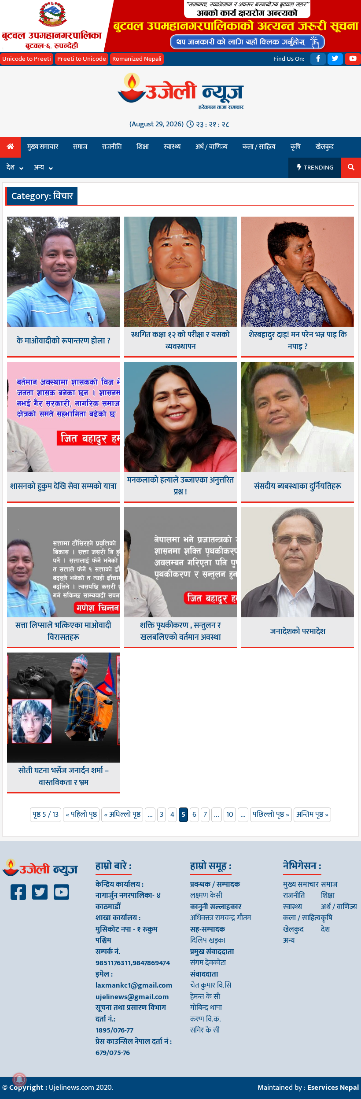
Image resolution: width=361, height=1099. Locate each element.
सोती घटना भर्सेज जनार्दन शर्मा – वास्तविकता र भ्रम (63, 777)
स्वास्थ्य (172, 146)
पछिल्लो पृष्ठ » (271, 814)
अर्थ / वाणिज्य (211, 146)
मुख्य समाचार (42, 146)
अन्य (39, 167)
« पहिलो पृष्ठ (81, 814)
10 (229, 814)
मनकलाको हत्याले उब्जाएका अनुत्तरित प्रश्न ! (180, 486)
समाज (80, 146)
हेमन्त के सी (205, 997)
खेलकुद (325, 146)
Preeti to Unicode (81, 58)
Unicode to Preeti (26, 58)
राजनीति (112, 146)
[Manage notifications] (19, 1080)
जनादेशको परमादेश (297, 632)
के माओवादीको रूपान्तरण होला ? (64, 341)
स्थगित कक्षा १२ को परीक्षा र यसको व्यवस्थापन (180, 341)
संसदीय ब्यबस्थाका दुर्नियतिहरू (297, 487)
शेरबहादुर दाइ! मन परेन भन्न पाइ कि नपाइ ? (298, 341)
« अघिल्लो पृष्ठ (122, 814)
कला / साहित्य (259, 146)
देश (11, 167)
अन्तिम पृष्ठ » (312, 814)
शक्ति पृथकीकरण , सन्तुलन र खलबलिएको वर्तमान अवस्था (180, 632)
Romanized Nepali (137, 58)
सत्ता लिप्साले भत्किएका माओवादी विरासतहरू (63, 632)
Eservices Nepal (333, 1087)
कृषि (296, 146)
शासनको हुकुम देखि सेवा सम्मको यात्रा (63, 487)
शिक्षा (142, 146)
